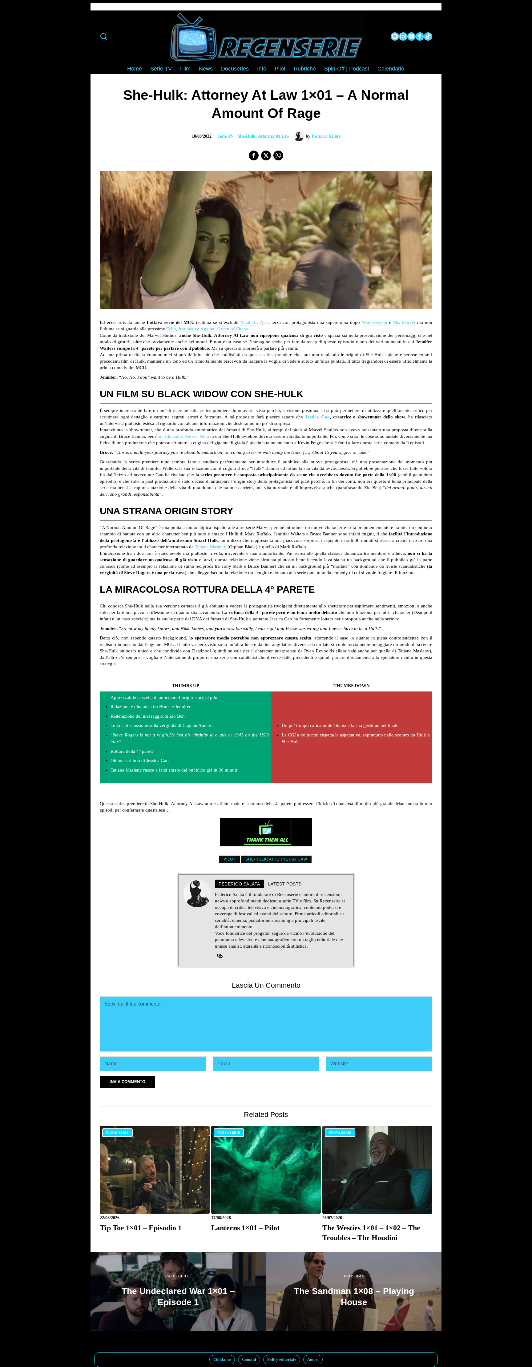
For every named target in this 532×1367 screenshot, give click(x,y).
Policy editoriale (281, 1359)
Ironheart (187, 328)
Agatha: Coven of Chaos (224, 328)
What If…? (251, 322)
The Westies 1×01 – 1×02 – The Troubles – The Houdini (371, 1233)
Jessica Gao (317, 416)
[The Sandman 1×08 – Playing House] (353, 1291)
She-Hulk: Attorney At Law (263, 136)
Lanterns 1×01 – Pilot (245, 1228)
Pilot (230, 859)
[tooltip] (395, 36)
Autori (313, 1359)
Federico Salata (326, 136)
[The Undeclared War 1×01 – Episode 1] (178, 1291)
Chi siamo (222, 1359)
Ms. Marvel (404, 322)
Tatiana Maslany (210, 546)
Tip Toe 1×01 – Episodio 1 (141, 1228)
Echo (171, 328)
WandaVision (374, 322)
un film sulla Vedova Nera (184, 436)
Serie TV (225, 136)
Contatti (249, 1359)
